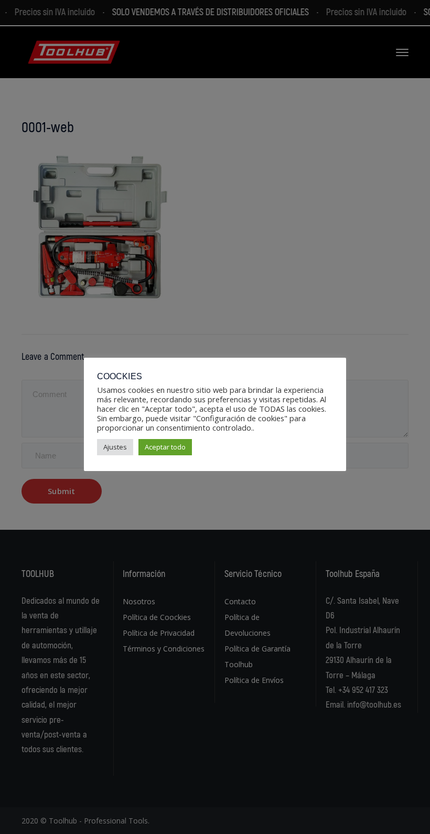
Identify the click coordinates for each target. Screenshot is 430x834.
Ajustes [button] (115, 447)
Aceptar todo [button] (165, 447)
